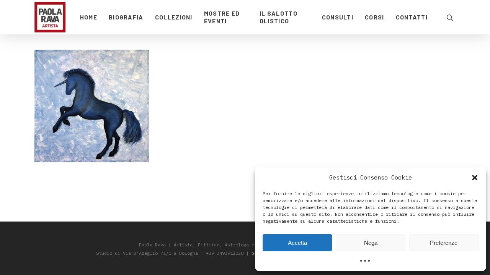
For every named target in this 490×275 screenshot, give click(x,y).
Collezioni (174, 17)
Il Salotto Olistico (278, 17)
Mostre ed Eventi (222, 17)
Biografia (126, 17)
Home (88, 17)
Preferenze (443, 242)
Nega (370, 242)
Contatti (412, 17)
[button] (475, 177)
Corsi (374, 17)
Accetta (297, 242)
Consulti (337, 17)
